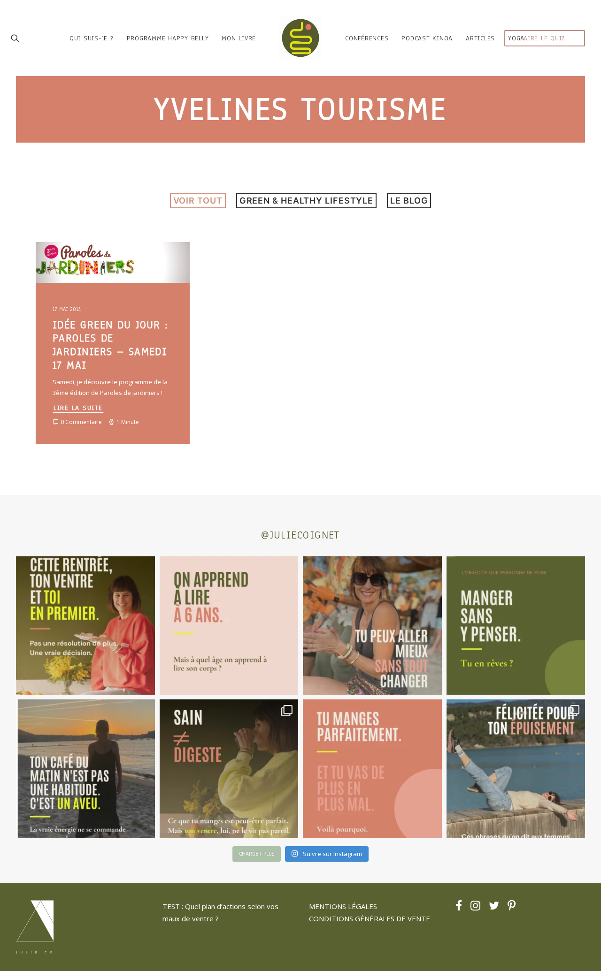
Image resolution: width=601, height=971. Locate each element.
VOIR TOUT (198, 200)
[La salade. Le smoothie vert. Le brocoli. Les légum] (229, 768)
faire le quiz (542, 38)
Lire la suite (78, 407)
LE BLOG (409, 200)
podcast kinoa (427, 38)
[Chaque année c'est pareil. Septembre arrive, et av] (85, 625)
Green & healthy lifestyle (306, 200)
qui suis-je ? (91, 38)
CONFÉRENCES (366, 38)
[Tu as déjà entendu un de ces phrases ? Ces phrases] (516, 768)
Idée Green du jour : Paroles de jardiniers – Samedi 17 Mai (110, 345)
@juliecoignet (300, 535)
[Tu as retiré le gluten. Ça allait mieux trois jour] (372, 768)
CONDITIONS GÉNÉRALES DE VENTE (369, 918)
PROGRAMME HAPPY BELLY (168, 38)
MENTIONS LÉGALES (343, 906)
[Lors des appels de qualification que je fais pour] (372, 625)
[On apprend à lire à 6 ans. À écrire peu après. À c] (229, 625)
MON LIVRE (239, 38)
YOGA (516, 38)
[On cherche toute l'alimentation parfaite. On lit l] (516, 625)
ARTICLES (480, 38)
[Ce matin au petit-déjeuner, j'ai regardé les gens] (85, 768)
